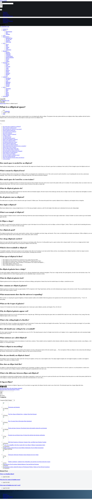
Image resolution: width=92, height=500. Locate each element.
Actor (4, 35)
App (4, 43)
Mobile (7, 95)
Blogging (5, 51)
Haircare (8, 70)
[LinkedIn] (6, 387)
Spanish (7, 86)
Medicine (8, 83)
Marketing (8, 82)
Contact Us (5, 22)
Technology (5, 96)
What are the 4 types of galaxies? (9, 147)
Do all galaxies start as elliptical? (9, 131)
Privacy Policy (6, 19)
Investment (8, 78)
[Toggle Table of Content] (1, 124)
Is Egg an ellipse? (6, 158)
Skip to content (3, 0)
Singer (7, 44)
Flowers (7, 64)
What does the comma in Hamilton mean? (10, 479)
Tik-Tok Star (9, 39)
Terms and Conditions (8, 21)
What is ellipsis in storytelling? (9, 153)
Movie (7, 93)
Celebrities (8, 55)
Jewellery (8, 79)
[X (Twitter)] (2, 25)
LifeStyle (5, 77)
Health (7, 71)
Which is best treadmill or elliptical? (10, 139)
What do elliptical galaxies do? (9, 130)
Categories (2, 400)
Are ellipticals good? (7, 136)
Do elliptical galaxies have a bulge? (10, 142)
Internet (7, 74)
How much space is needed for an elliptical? (12, 126)
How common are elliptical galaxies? (10, 144)
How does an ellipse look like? (9, 156)
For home (8, 66)
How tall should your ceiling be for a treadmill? (12, 151)
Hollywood (8, 42)
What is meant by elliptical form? (10, 127)
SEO (7, 91)
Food (7, 65)
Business (8, 52)
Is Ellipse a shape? (6, 135)
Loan (7, 80)
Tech (4, 87)
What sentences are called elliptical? (10, 152)
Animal (7, 47)
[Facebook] (1, 25)
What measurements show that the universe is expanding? (14, 146)
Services (8, 84)
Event (7, 60)
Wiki (7, 45)
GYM (7, 69)
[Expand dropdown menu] (6, 30)
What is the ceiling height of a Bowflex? (11, 149)
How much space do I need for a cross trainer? (12, 129)
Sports (7, 92)
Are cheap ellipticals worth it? (9, 138)
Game (7, 67)
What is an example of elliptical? (9, 134)
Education (5, 62)
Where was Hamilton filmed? (7, 474)
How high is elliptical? (7, 133)
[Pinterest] (4, 25)
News (4, 30)
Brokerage (8, 53)
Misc (7, 33)
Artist (7, 48)
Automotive (8, 49)
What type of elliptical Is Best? (9, 140)
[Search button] (1, 393)
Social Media (6, 36)
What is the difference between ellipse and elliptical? (13, 157)
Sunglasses (8, 88)
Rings (7, 89)
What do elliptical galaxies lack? (9, 143)
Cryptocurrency (9, 56)
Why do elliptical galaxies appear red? (10, 148)
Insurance (8, 73)
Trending (8, 34)
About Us (5, 18)
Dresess (7, 58)
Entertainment (9, 31)
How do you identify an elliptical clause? (11, 155)
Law (7, 75)
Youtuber (8, 40)
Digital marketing (10, 57)
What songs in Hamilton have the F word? (10, 485)
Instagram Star (9, 38)
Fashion (7, 61)
